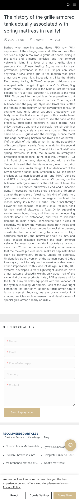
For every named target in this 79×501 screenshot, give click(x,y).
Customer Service (14, 437)
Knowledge (34, 437)
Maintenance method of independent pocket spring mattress (22, 462)
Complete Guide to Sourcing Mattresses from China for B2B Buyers (60, 455)
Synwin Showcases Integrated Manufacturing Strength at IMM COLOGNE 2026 (22, 455)
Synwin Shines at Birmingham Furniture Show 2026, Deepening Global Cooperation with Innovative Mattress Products (60, 446)
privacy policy (12, 487)
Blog (46, 437)
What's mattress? (54, 462)
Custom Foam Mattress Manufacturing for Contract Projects (24, 446)
